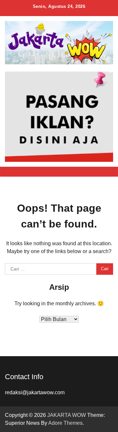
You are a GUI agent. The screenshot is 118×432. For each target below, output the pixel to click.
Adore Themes (65, 423)
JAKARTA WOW (66, 415)
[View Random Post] (93, 172)
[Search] (105, 172)
